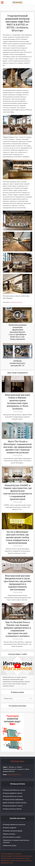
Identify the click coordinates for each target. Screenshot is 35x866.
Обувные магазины (9, 834)
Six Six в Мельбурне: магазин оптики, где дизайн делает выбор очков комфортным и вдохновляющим (17, 537)
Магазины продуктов (9, 827)
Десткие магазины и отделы (12, 837)
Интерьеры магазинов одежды (12, 831)
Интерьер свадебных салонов (12, 793)
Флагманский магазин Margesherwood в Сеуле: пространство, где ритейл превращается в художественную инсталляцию (17, 582)
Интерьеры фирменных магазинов (14, 824)
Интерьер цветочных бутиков (12, 809)
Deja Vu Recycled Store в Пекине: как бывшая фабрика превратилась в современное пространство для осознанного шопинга (17, 629)
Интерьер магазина (16, 302)
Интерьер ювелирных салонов (12, 806)
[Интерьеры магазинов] (17, 2)
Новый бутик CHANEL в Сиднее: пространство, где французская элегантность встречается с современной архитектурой (17, 492)
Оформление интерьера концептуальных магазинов (16, 841)
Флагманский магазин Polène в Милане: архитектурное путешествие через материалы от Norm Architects (17, 401)
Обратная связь (17, 761)
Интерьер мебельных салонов (12, 796)
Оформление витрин (9, 845)
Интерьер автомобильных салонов (14, 790)
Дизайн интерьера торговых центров (14, 802)
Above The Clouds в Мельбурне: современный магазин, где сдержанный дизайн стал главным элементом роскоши (17, 447)
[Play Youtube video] (17, 665)
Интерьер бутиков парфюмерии (13, 799)
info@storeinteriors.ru (14, 774)
